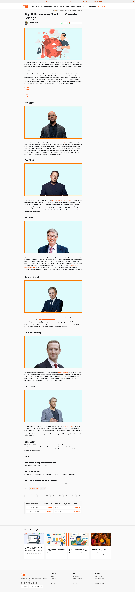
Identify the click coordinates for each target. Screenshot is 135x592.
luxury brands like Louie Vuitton (47, 319)
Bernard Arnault (28, 93)
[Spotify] (33, 583)
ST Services (92, 6)
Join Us (64, 23)
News (32, 6)
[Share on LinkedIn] (47, 495)
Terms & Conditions (77, 578)
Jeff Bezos (27, 87)
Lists (67, 6)
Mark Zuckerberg (28, 95)
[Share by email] (66, 495)
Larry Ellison (27, 96)
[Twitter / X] (21, 583)
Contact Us (53, 578)
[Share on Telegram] (53, 495)
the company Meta (63, 372)
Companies (39, 6)
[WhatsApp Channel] (36, 583)
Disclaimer (75, 583)
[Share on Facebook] (40, 495)
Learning (62, 6)
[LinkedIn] (26, 583)
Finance (55, 6)
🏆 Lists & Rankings (34, 488)
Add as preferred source (76, 23)
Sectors (78, 6)
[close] (133, 2)
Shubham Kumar (33, 22)
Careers (72, 6)
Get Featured (101, 6)
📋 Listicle (43, 488)
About (52, 576)
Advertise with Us (55, 583)
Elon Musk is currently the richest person (62, 200)
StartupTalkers (48, 6)
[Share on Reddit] (60, 495)
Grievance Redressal (99, 583)
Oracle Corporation (69, 426)
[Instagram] (29, 583)
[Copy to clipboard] (73, 495)
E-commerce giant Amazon (61, 142)
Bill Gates (26, 91)
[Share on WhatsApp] (27, 495)
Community (53, 585)
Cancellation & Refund (78, 585)
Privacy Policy (76, 576)
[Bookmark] (79, 495)
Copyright (75, 581)
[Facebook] (24, 583)
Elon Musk (27, 89)
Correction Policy (77, 588)
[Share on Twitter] (34, 495)
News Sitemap (98, 581)
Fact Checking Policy (100, 578)
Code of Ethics (98, 576)
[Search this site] (83, 6)
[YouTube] (31, 583)
